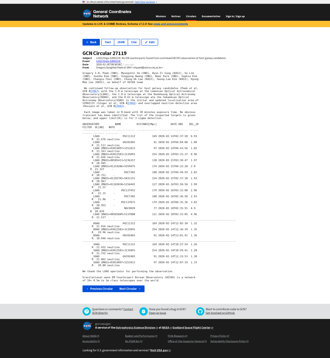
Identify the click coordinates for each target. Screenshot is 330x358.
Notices (175, 16)
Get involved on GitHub (220, 313)
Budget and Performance (140, 336)
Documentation (211, 16)
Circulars (191, 16)
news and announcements (170, 24)
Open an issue (157, 313)
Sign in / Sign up (235, 16)
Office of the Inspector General (186, 341)
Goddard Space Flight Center (191, 327)
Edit (152, 42)
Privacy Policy (218, 336)
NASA (165, 327)
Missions (161, 16)
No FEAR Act (132, 341)
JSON (121, 42)
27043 (119, 106)
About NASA (89, 336)
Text (108, 42)
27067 (94, 91)
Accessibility (89, 341)
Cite (134, 42)
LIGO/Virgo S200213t (108, 61)
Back (93, 42)
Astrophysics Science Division (135, 327)
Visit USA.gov (159, 350)
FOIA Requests (176, 336)
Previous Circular (101, 289)
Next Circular (128, 289)
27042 (131, 103)
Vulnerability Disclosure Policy (228, 341)
